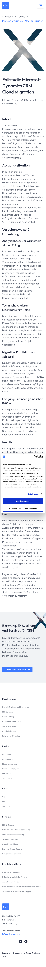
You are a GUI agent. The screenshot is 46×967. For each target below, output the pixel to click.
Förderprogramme (9, 764)
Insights (5, 746)
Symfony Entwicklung (10, 839)
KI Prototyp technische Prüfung (14, 877)
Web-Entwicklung (9, 726)
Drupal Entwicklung (10, 844)
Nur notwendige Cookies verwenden (23, 508)
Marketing (6, 773)
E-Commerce (7, 759)
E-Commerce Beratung (11, 721)
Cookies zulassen (23, 501)
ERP (3, 802)
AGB (4, 957)
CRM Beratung (8, 717)
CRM (4, 797)
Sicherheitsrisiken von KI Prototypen (16, 891)
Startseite (7, 16)
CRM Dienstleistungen (15, 669)
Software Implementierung (13, 834)
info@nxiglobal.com (11, 934)
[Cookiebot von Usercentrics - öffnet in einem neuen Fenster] (33, 456)
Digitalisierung (8, 754)
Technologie (7, 778)
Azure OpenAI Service (11, 882)
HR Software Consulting (11, 854)
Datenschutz (18, 953)
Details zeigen (33, 494)
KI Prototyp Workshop (11, 872)
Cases (22, 16)
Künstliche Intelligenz (10, 769)
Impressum (6, 953)
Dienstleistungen (9, 699)
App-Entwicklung (9, 731)
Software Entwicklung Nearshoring (16, 830)
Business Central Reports (12, 849)
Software (6, 806)
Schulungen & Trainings (11, 736)
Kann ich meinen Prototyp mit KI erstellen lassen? (22, 886)
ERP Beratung (7, 712)
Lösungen (6, 816)
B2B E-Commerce (9, 825)
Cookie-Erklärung (33, 953)
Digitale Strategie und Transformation (17, 707)
